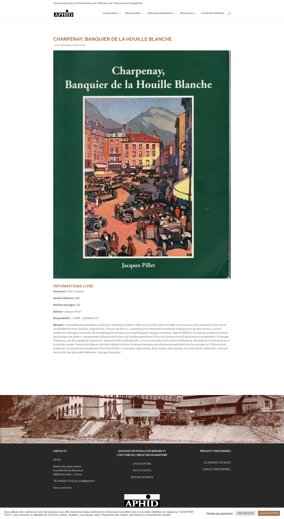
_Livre (56, 45)
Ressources (187, 13)
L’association (110, 13)
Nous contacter (62, 487)
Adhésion (142, 412)
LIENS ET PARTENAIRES (217, 469)
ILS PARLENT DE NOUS (217, 462)
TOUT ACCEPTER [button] (269, 513)
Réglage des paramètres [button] (219, 513)
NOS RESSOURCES (142, 477)
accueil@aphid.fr (85, 481)
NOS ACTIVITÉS (142, 470)
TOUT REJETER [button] (245, 513)
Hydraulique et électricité (72, 45)
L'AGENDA (142, 425)
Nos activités (132, 13)
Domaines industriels (160, 13)
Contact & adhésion (212, 13)
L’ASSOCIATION (142, 463)
